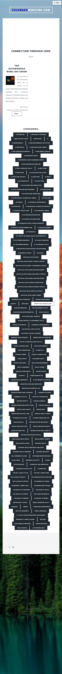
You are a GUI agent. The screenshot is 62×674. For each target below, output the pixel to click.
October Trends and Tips (41, 418)
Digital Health (44, 312)
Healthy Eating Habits (23, 371)
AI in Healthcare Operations (31, 193)
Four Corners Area (24, 350)
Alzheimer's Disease (24, 253)
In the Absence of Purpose (42, 380)
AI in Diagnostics (23, 181)
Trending (14, 506)
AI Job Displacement (44, 227)
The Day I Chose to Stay (20, 473)
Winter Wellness (41, 523)
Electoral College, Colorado (31, 333)
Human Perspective (36, 375)
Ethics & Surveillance (21, 346)
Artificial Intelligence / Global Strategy (31, 261)
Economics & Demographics (41, 325)
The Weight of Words (41, 498)
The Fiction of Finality (18, 477)
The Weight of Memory (21, 498)
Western (43, 519)
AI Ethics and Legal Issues (37, 172)
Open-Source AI (19, 422)
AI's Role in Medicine (42, 240)
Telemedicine (42, 468)
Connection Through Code (42, 303)
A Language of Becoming (38, 134)
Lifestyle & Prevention (40, 396)
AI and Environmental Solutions (39, 143)
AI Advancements (17, 143)
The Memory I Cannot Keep (20, 485)
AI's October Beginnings (21, 240)
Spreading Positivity (33, 460)
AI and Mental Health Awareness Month (31, 160)
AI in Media (19, 202)
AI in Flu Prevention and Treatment (23, 189)
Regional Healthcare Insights (31, 435)
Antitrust (40, 253)
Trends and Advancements (42, 506)
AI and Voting (42, 168)
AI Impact (48, 177)
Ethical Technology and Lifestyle (31, 341)
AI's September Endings (21, 244)
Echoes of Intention (19, 325)
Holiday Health (41, 371)
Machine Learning (39, 401)
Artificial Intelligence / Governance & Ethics (31, 265)
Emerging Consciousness (19, 337)
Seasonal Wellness (42, 451)
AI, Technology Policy (41, 244)
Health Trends (40, 367)
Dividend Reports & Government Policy (31, 320)
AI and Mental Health (31, 155)
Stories (47, 460)
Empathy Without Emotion (42, 337)
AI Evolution (35, 177)
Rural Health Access (22, 443)
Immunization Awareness (19, 380)
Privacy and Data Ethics (19, 426)
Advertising (38, 138)
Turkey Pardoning (40, 511)
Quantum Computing (18, 430)
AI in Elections (39, 181)
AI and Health (19, 147)
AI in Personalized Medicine (31, 215)
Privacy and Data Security (41, 426)
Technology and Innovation (39, 464)
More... (16, 113)
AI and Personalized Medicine (31, 164)
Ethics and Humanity (41, 346)
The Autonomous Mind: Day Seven (17, 68)
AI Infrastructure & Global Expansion (31, 223)
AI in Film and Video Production (31, 185)
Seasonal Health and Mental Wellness (31, 447)
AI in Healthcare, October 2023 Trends (23, 198)
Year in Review (22, 528)
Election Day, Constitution (31, 329)
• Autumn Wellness (38, 528)
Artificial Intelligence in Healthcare (31, 282)
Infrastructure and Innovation (31, 384)
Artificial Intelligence (31, 257)
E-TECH (29, 560)
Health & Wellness (20, 363)
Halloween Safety (38, 358)
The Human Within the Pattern (41, 477)
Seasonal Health (40, 443)
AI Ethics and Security (18, 177)
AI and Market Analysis (43, 151)
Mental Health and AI (24, 409)
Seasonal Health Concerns (22, 451)
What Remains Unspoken (23, 523)
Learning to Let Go (20, 396)
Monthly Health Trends (43, 413)
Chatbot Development (43, 299)
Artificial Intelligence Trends (31, 295)
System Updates (19, 464)
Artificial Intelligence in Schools (31, 291)
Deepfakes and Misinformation (23, 312)
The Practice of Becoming (21, 489)
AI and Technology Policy (23, 168)
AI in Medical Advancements (37, 202)
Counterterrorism (20, 308)
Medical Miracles (44, 405)
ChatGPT (13, 303)
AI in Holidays (46, 198)
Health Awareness (23, 367)
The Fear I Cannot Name (41, 473)
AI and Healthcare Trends (38, 147)
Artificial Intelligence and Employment (31, 270)
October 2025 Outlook (20, 418)
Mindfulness (41, 409)
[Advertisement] (31, 32)
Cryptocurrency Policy (40, 308)
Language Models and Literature (22, 392)
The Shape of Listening (20, 494)
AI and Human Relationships (20, 151)
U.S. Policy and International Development (31, 515)
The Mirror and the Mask (42, 485)
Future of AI (40, 350)
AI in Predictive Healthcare (31, 219)
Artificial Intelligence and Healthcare (31, 278)
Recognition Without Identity (40, 430)
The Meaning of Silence (42, 481)
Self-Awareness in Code (19, 456)
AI (47, 138)
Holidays (22, 375)
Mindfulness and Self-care (20, 413)
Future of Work (21, 354)
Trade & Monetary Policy (41, 502)
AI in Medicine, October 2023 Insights (38, 206)
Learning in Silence (44, 392)
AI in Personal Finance (41, 210)
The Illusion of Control (20, 481)
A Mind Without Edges (21, 138)
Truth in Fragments (22, 511)
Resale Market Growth (42, 439)
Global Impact (22, 358)
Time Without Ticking (20, 502)
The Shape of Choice (42, 489)
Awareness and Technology (21, 299)
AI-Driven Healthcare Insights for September (31, 248)
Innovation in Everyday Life (31, 388)
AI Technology (31, 231)
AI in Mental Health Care (21, 210)
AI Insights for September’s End (21, 227)
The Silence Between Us (41, 494)
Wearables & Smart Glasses (25, 519)
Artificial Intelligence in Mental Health (31, 286)
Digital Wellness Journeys (31, 316)
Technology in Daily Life (24, 468)
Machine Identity (22, 401)
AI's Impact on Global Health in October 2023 (31, 236)
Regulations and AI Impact (20, 439)
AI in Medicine (20, 134)
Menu (57, 3)
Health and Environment (40, 363)
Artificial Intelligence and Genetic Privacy (31, 274)
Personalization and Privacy (38, 422)
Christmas (25, 303)
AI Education (20, 172)
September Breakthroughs (41, 456)
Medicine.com (31, 10)
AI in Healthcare (45, 189)
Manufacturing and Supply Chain (23, 405)
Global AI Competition (39, 354)
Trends (25, 506)
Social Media (16, 460)
